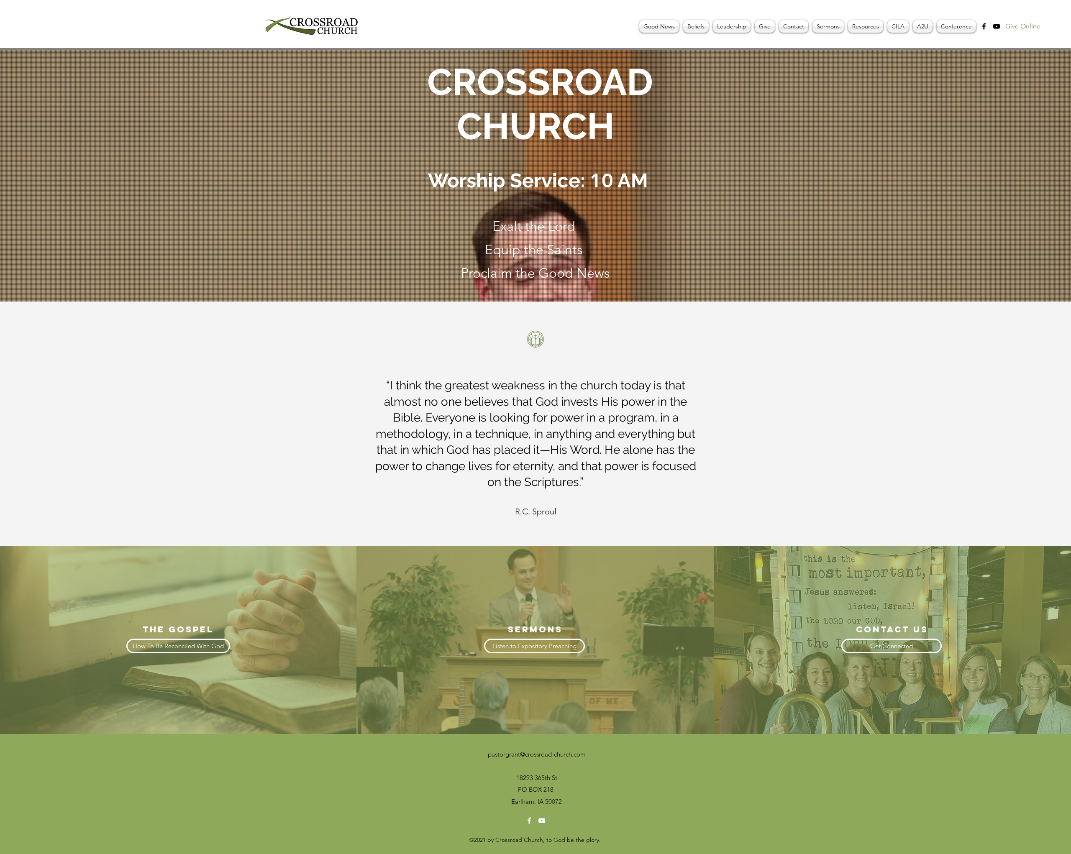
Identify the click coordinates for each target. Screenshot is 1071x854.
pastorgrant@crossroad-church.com (537, 754)
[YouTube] (996, 26)
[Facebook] (984, 26)
